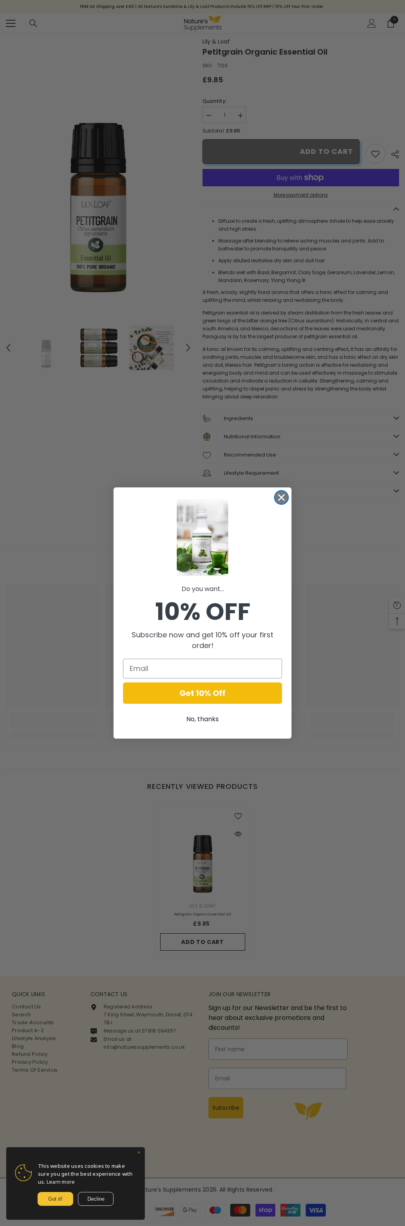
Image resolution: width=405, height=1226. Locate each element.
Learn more (61, 1181)
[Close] (139, 1153)
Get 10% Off (202, 693)
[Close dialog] (281, 497)
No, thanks (202, 719)
